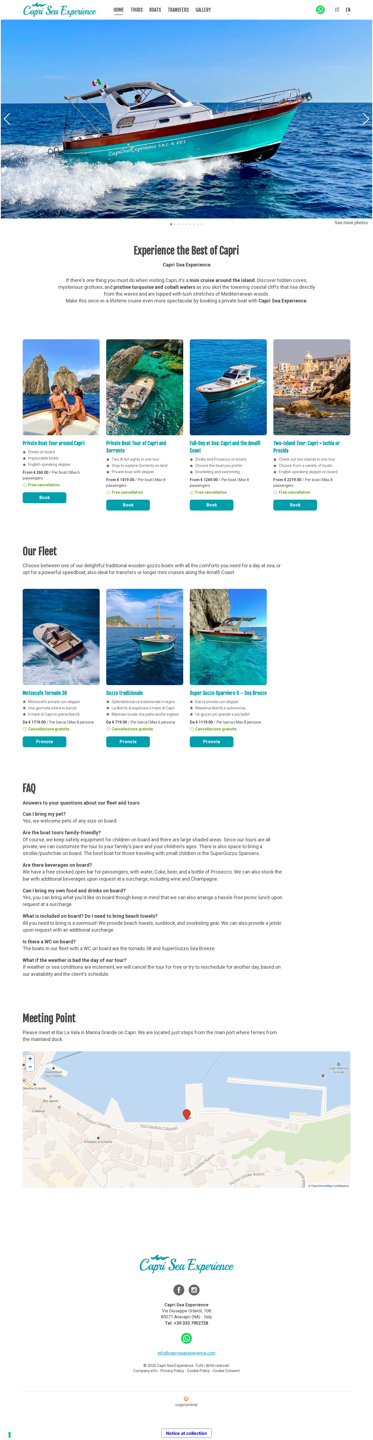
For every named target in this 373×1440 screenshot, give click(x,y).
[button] (365, 119)
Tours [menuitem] (137, 10)
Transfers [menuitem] (178, 10)
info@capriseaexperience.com (186, 1353)
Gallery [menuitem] (203, 10)
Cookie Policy (198, 1371)
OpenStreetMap (321, 1185)
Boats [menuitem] (155, 10)
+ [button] (30, 1058)
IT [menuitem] (337, 10)
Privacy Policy (172, 1371)
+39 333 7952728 (191, 1323)
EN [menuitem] (348, 10)
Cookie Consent (226, 1371)
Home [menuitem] (119, 10)
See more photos (351, 222)
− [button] (30, 1066)
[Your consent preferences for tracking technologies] (9, 1435)
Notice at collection (186, 1433)
